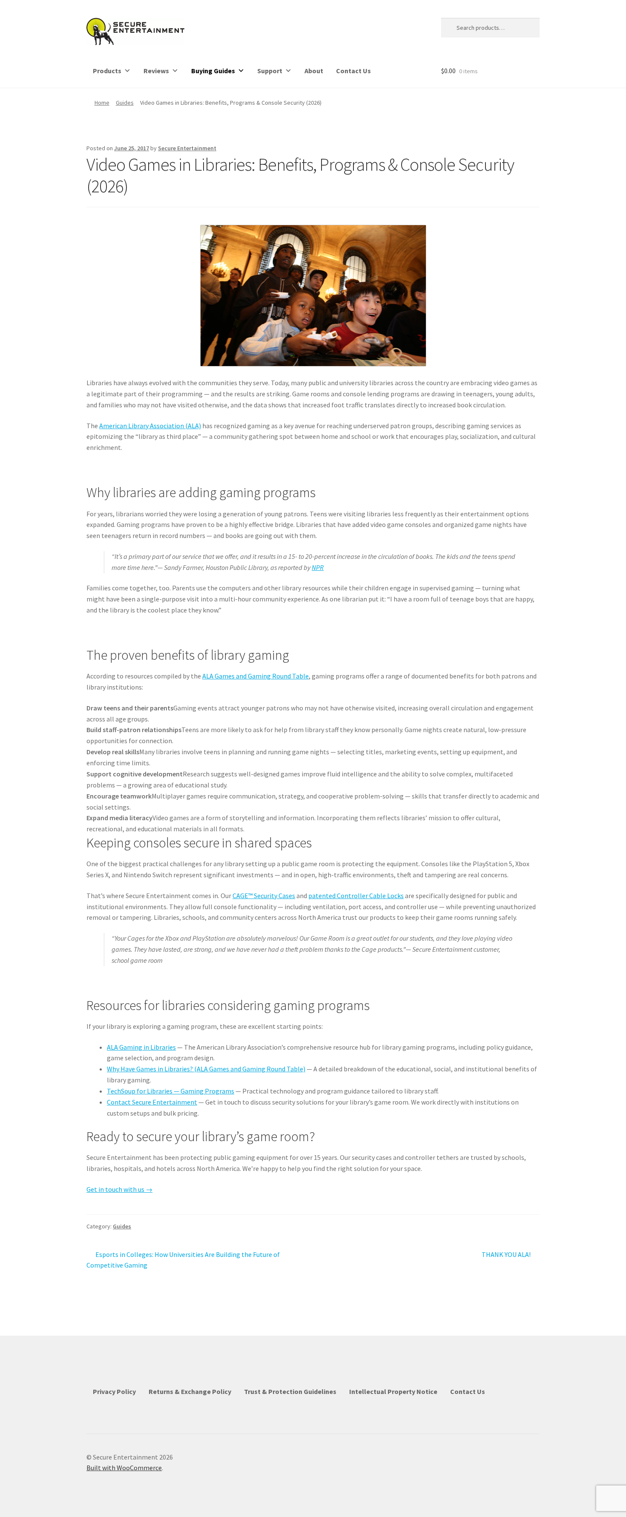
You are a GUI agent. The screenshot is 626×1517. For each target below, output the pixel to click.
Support (269, 70)
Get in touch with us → (119, 1189)
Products (107, 70)
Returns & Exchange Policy (190, 1391)
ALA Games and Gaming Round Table (255, 676)
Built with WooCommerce (124, 1467)
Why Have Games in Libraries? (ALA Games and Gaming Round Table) (206, 1069)
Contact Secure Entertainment (152, 1102)
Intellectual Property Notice (393, 1391)
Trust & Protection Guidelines (290, 1391)
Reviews (156, 70)
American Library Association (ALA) (150, 425)
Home (102, 102)
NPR (318, 567)
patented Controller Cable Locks (356, 895)
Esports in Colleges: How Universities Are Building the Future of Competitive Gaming (183, 1260)
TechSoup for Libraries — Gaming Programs (170, 1091)
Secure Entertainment (187, 148)
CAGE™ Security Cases (264, 895)
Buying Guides (213, 70)
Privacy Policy (114, 1391)
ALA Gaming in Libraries (141, 1047)
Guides (125, 102)
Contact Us (353, 70)
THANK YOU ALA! (506, 1255)
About (313, 70)
